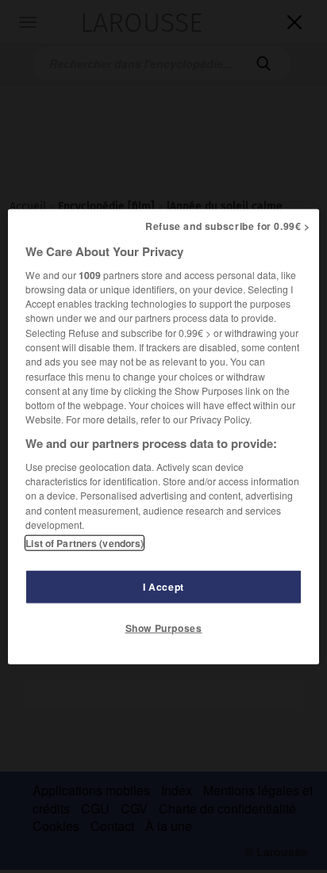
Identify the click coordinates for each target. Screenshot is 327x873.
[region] (163, 436)
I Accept (163, 587)
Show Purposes (163, 628)
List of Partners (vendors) (84, 543)
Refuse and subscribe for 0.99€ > (227, 225)
